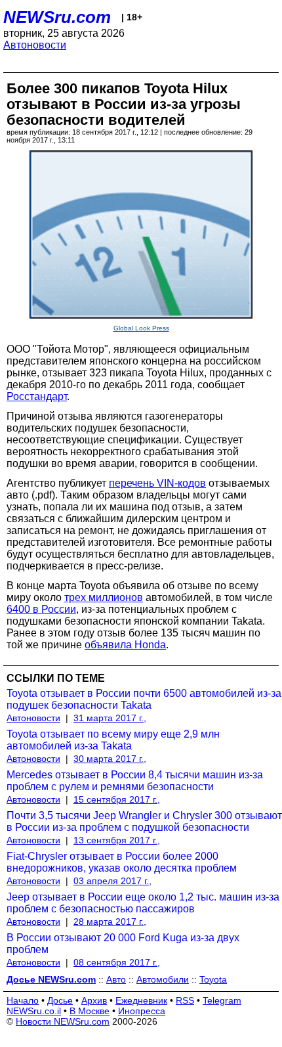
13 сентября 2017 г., (116, 840)
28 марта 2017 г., (109, 921)
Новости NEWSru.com (63, 1021)
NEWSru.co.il (34, 1011)
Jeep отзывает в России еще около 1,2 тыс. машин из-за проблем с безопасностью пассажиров (143, 902)
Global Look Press (141, 328)
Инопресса (141, 1011)
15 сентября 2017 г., (116, 799)
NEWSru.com (57, 17)
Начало (23, 1000)
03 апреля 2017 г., (112, 881)
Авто (116, 979)
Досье (60, 1000)
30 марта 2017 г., (109, 758)
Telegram (222, 1000)
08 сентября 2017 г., (116, 962)
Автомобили (162, 979)
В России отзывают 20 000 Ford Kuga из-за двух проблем (123, 943)
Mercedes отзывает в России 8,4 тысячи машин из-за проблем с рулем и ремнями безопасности (135, 780)
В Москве (90, 1011)
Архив (94, 1000)
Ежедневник (141, 1000)
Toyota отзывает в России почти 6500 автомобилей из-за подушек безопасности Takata (144, 699)
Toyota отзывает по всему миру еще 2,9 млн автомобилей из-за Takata (113, 739)
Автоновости (34, 45)
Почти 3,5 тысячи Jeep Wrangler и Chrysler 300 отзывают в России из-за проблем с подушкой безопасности (144, 821)
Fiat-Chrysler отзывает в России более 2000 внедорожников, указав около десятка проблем (122, 862)
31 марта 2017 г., (109, 718)
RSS (185, 1000)
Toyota (213, 979)
